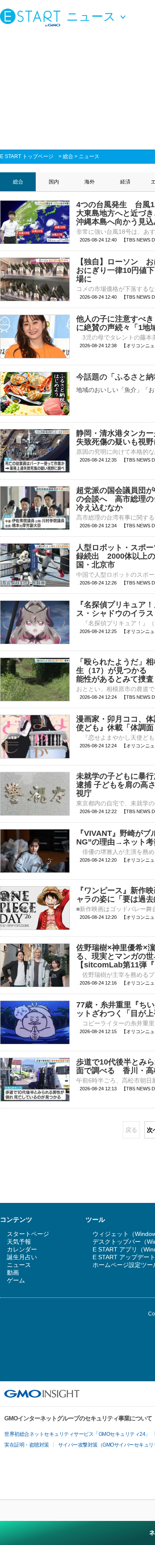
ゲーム (16, 1280)
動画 (13, 1272)
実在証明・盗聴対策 (26, 1445)
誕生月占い (22, 1257)
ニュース (89, 156)
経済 (125, 182)
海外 (89, 182)
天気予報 (19, 1241)
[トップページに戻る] (32, 17)
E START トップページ (26, 156)
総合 (68, 156)
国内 (54, 182)
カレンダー (22, 1249)
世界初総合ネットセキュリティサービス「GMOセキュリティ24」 (77, 1434)
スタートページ (28, 1233)
